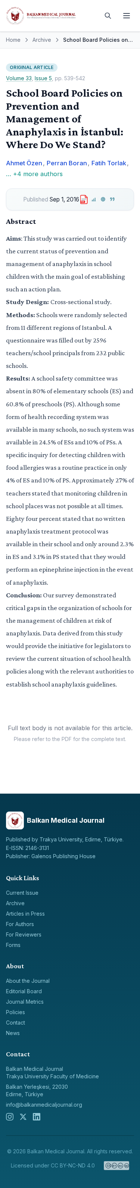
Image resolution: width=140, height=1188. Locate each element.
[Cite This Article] (112, 199)
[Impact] (94, 199)
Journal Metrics (25, 1001)
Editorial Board (24, 991)
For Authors (20, 924)
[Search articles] (108, 15)
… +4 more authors (34, 174)
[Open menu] (126, 15)
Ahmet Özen (24, 163)
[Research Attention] (103, 199)
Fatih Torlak (108, 163)
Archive (41, 40)
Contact (15, 1022)
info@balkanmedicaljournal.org (44, 1104)
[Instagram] (9, 1116)
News (13, 1033)
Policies (15, 1012)
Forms (13, 945)
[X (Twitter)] (23, 1116)
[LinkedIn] (36, 1116)
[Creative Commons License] (117, 1165)
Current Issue (22, 893)
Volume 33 (19, 78)
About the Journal (28, 981)
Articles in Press (25, 913)
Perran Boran (67, 163)
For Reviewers (23, 934)
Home (13, 40)
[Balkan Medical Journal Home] (51, 16)
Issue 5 (43, 78)
